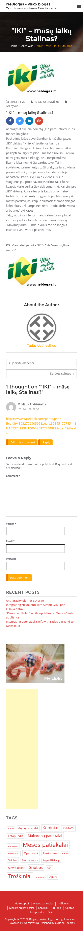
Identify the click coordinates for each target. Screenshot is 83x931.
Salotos (12, 860)
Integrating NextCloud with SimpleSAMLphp (35, 605)
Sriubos (36, 867)
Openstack (31, 853)
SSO (49, 868)
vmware (40, 877)
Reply (46, 442)
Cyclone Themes (65, 923)
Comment (13, 476)
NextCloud (13, 853)
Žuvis (53, 877)
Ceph (11, 828)
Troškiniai (20, 876)
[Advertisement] (22, 749)
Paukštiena (50, 853)
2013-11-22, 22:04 (28, 409)
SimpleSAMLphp (51, 860)
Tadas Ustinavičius (47, 102)
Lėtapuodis (15, 836)
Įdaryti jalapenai (23, 363)
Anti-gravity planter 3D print (25, 600)
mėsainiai (13, 846)
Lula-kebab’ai (15, 609)
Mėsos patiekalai (45, 845)
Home (14, 46)
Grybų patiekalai (28, 828)
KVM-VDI (68, 828)
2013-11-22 (18, 102)
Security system (30, 860)
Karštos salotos (60, 373)
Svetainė (11, 559)
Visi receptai (22, 903)
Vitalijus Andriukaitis (32, 404)
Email (10, 541)
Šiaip (50, 912)
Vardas (11, 524)
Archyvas (27, 46)
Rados (65, 853)
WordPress (30, 923)
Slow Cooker (16, 868)
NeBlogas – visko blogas (40, 919)
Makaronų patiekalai (45, 835)
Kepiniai (50, 827)
